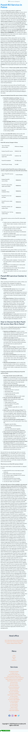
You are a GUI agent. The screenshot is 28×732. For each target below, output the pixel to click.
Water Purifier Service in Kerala (14, 681)
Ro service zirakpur (14, 709)
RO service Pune (14, 682)
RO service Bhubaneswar (14, 687)
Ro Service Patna (14, 696)
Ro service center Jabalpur (14, 699)
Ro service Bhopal (14, 706)
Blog (14, 658)
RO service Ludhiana (14, 693)
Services (14, 657)
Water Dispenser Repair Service (14, 676)
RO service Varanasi (14, 685)
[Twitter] (19, 716)
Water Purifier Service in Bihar (14, 695)
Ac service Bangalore (14, 701)
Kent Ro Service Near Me (14, 674)
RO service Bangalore (14, 698)
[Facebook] (9, 716)
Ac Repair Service (14, 673)
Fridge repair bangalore (14, 710)
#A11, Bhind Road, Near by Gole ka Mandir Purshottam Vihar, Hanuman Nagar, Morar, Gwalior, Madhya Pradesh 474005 (14, 642)
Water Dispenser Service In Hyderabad (14, 679)
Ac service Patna (14, 704)
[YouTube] (16, 716)
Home (14, 655)
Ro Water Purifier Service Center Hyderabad (14, 677)
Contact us (14, 660)
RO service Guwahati (14, 688)
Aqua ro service (14, 707)
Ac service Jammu (14, 702)
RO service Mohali (14, 690)
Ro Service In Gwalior (14, 671)
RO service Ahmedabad (14, 691)
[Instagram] (12, 716)
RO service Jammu (14, 684)
